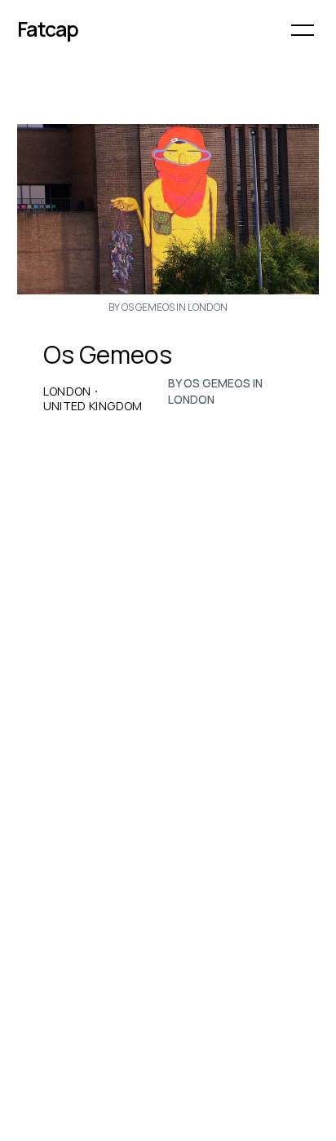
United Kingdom (93, 406)
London (67, 391)
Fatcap (48, 29)
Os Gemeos (107, 354)
